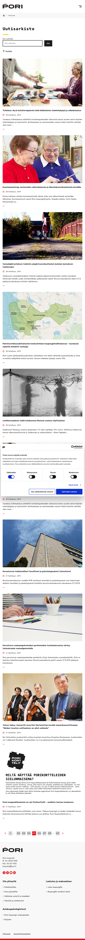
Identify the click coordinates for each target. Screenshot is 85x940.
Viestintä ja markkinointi (14, 901)
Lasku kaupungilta (54, 887)
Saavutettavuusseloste (22, 934)
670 (57, 833)
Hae (48, 43)
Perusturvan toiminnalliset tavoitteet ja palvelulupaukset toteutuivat (37, 571)
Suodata (9, 51)
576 (39, 833)
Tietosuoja (6, 934)
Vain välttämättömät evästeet (42, 492)
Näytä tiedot (73, 485)
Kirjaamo (7, 919)
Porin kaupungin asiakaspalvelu (16, 915)
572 (18, 833)
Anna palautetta (10, 892)
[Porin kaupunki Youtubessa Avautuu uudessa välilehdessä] (11, 872)
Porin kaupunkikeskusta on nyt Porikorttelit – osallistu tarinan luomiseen (38, 802)
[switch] (32, 477)
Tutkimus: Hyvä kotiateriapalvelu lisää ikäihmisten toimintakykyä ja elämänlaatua (42, 110)
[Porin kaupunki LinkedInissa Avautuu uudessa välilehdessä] (14, 872)
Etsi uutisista (8, 39)
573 (23, 833)
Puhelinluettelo (10, 887)
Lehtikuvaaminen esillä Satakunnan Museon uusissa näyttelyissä (34, 420)
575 (34, 833)
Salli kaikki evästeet (69, 492)
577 (44, 833)
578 (49, 833)
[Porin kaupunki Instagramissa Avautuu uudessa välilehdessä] (7, 872)
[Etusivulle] (12, 6)
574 (28, 833)
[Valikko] (80, 6)
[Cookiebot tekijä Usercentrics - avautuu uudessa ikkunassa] (72, 447)
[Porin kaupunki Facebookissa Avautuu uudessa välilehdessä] (4, 872)
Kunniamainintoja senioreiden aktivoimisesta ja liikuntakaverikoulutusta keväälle (42, 187)
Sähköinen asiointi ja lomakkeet (17, 896)
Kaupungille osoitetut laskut (58, 892)
